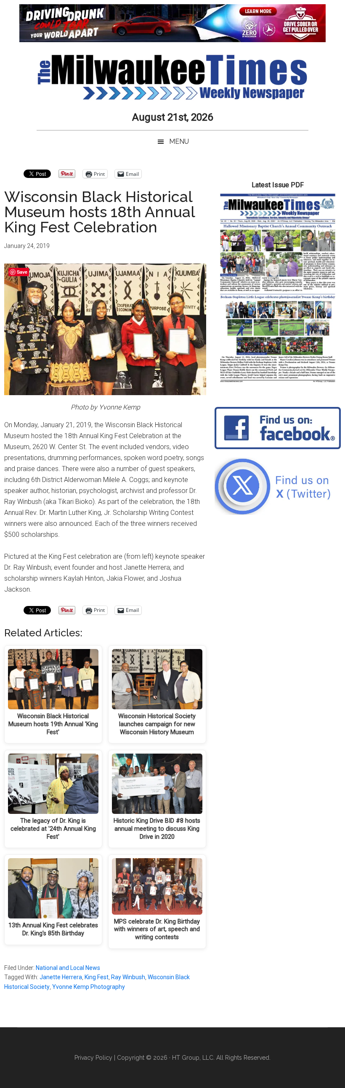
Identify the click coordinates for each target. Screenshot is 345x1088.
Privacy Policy (93, 1057)
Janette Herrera (61, 977)
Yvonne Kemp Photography (88, 986)
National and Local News (68, 967)
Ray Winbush (128, 977)
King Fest (97, 977)
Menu (179, 141)
